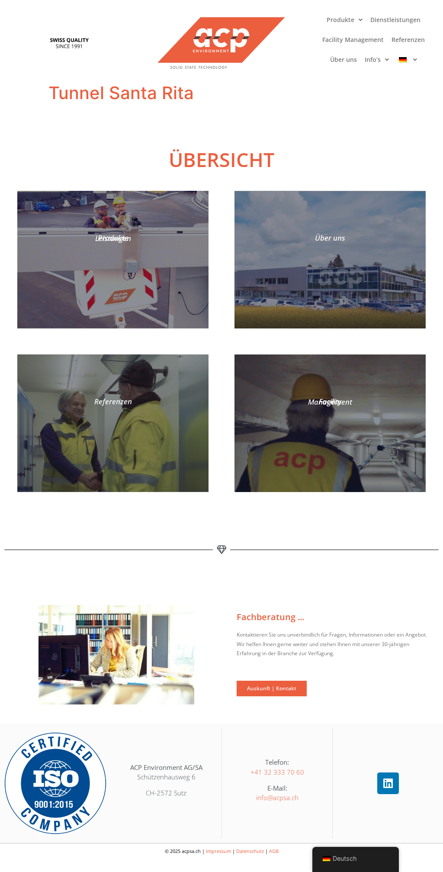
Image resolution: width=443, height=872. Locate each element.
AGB (274, 851)
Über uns (343, 59)
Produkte (340, 20)
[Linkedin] (388, 783)
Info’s (373, 59)
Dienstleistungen (395, 20)
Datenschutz (250, 851)
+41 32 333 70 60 (277, 772)
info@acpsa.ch (277, 797)
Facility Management (353, 39)
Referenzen (408, 39)
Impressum (218, 851)
